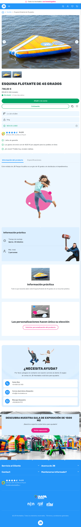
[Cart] (77, 6)
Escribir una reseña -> (13, 485)
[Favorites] (72, 6)
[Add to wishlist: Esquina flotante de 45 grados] (77, 106)
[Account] (67, 6)
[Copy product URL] (72, 106)
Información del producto (12, 160)
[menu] (9, 6)
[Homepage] (4, 6)
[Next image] (76, 42)
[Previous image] (4, 42)
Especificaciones (34, 160)
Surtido (9, 12)
